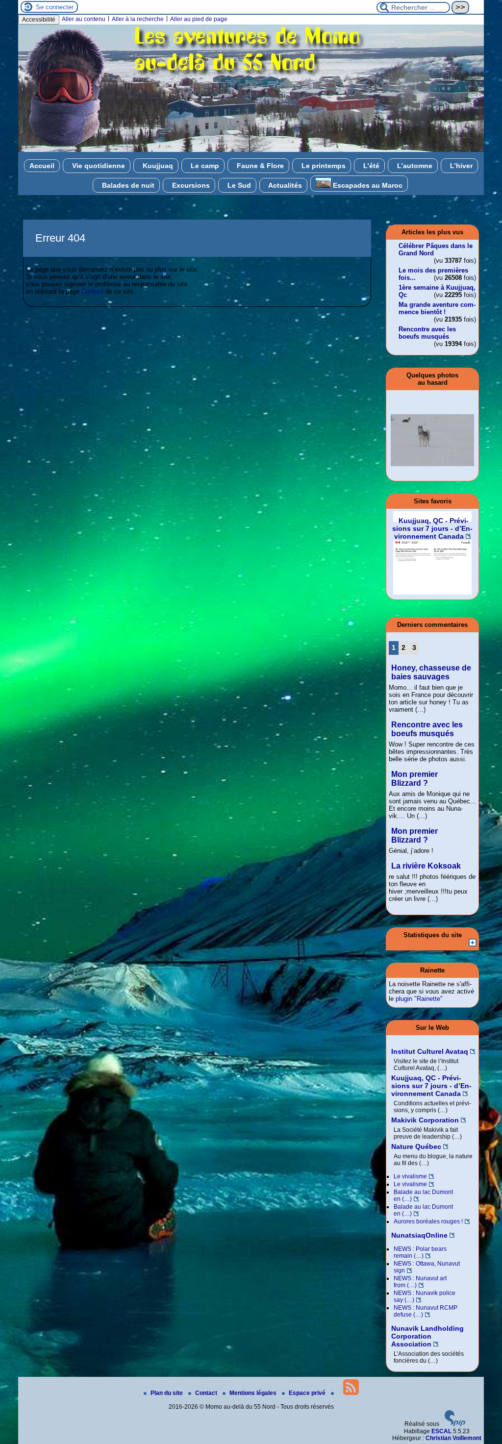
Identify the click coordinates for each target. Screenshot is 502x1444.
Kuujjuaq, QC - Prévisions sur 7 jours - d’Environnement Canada (431, 1085)
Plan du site (167, 1393)
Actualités (284, 185)
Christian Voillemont (453, 1438)
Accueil (41, 166)
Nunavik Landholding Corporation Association (427, 1336)
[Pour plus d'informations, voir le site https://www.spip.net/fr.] (455, 1424)
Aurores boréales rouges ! (428, 1221)
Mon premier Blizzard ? (414, 778)
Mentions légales (253, 1393)
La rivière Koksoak (426, 866)
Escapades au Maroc (366, 185)
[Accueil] (251, 150)
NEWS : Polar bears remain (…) (420, 1252)
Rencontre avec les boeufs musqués (427, 332)
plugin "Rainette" (419, 998)
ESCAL (441, 1431)
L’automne (413, 166)
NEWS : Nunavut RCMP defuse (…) (425, 1311)
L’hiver (460, 166)
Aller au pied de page (198, 19)
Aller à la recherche (138, 19)
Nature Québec (416, 1146)
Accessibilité (38, 19)
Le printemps (323, 166)
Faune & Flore (259, 166)
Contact (92, 291)
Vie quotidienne (97, 166)
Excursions (190, 185)
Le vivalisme (410, 1176)
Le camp (204, 166)
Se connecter (55, 7)
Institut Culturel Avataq (429, 1051)
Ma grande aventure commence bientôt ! (437, 308)
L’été (370, 166)
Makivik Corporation (425, 1120)
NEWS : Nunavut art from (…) (420, 1282)
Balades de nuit (127, 185)
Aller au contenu (83, 19)
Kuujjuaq (157, 166)
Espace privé (308, 1393)
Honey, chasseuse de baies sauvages (431, 672)
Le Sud (238, 185)
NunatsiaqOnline (419, 1235)
